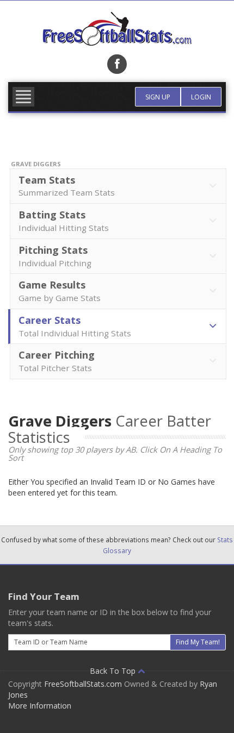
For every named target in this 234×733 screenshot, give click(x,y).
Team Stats (67, 185)
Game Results (60, 290)
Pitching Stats (55, 255)
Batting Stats (64, 220)
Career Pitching (57, 360)
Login (201, 97)
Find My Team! (198, 642)
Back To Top (114, 671)
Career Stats (75, 326)
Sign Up (157, 97)
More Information (39, 705)
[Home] (117, 29)
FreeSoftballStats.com (83, 684)
